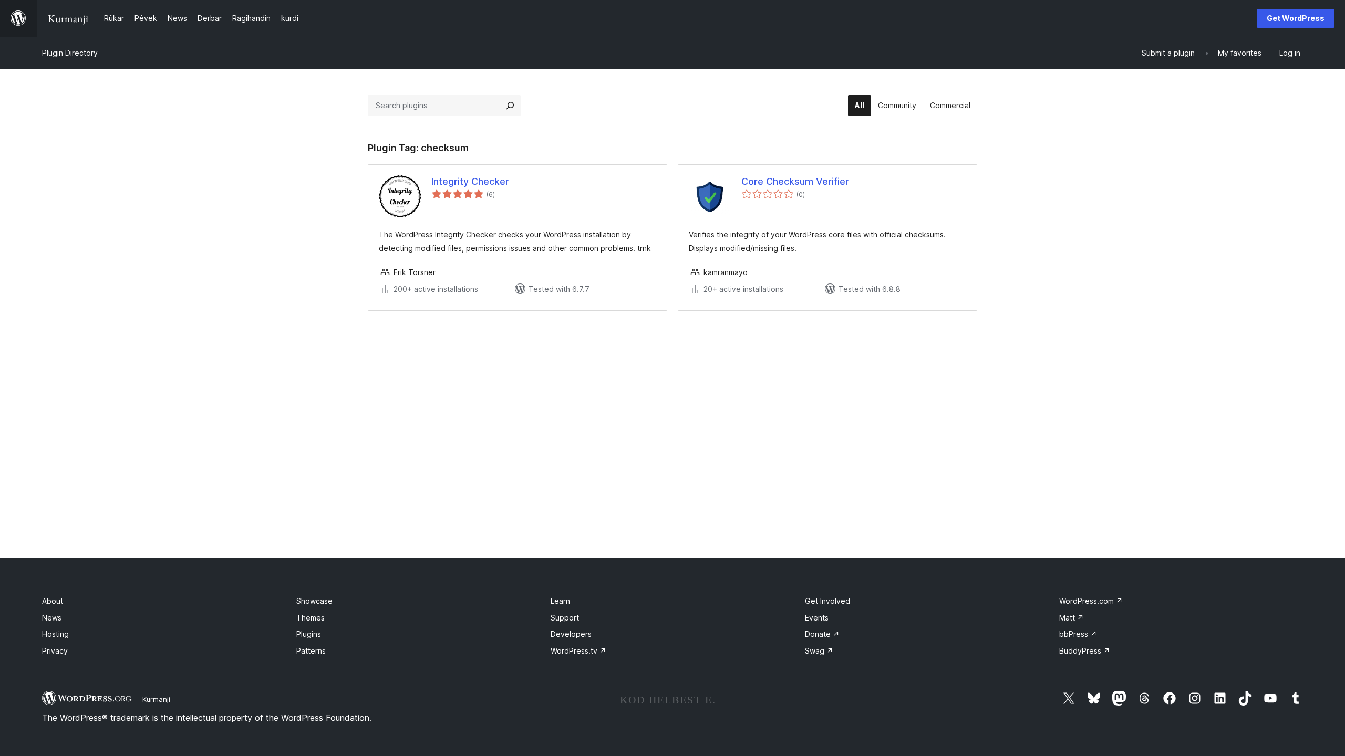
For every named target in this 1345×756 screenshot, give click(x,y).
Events (817, 617)
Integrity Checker (470, 181)
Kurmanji (156, 699)
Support (565, 617)
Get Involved (827, 600)
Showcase (314, 600)
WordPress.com (1091, 600)
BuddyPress (1084, 650)
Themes (310, 617)
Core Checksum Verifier (795, 181)
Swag (819, 650)
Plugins (308, 633)
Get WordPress (1296, 18)
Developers (571, 633)
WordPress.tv (578, 650)
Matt (1071, 617)
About (52, 600)
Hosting (55, 633)
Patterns (311, 650)
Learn (560, 600)
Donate (822, 633)
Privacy (55, 650)
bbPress (1078, 633)
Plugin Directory (70, 52)
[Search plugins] (510, 105)
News (51, 617)
